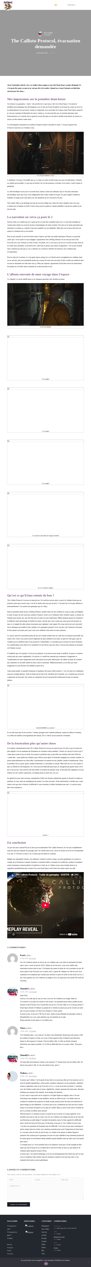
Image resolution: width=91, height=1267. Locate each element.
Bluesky (9, 1244)
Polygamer (45, 1226)
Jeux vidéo (48, 33)
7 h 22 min (32, 1031)
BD (43, 1250)
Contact (10, 1238)
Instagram (10, 1247)
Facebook (10, 1254)
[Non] (88, 1262)
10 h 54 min (33, 1076)
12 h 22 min (33, 992)
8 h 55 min (32, 958)
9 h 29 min (32, 1058)
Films (43, 1244)
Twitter (9, 1250)
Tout (43, 1254)
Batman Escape (59, 1237)
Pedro (56, 1248)
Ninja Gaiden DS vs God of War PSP (66, 1228)
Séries (44, 1247)
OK (46, 1264)
